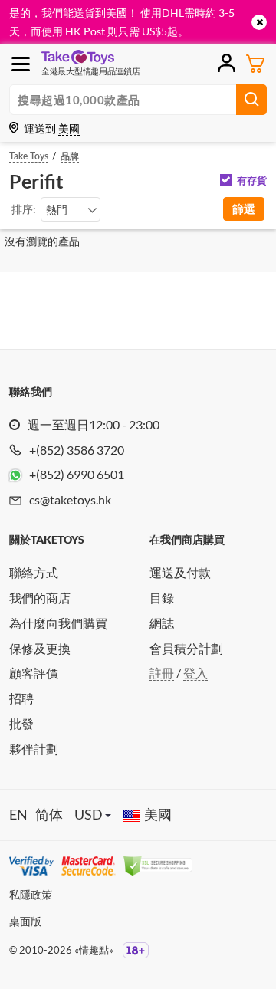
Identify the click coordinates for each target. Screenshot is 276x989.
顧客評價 (33, 672)
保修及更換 (40, 648)
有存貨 (252, 181)
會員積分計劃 (186, 648)
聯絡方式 (33, 572)
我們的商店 (40, 597)
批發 (21, 723)
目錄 (162, 597)
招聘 (21, 698)
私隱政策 (30, 894)
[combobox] (70, 209)
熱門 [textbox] (56, 209)
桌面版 (25, 921)
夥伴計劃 (33, 748)
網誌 (162, 623)
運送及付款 (180, 572)
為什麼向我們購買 (58, 623)
